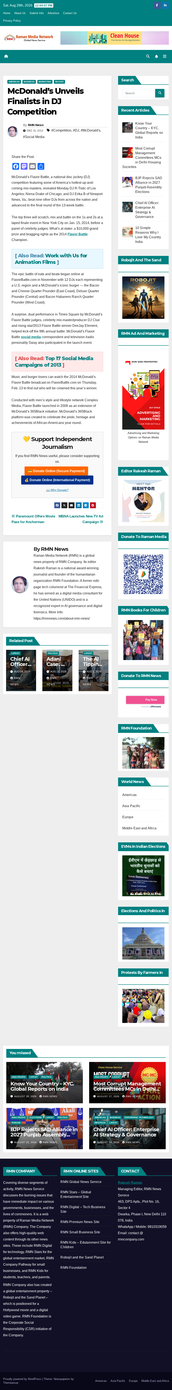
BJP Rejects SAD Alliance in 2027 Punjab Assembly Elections (44, 1134)
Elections (36, 1117)
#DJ (76, 130)
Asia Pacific (131, 806)
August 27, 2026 (108, 1096)
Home (6, 13)
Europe (127, 817)
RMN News (35, 125)
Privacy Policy (12, 20)
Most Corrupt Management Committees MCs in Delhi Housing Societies (127, 1089)
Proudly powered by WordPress (22, 1379)
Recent (59, 82)
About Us (20, 13)
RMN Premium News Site (79, 1222)
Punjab (16, 1123)
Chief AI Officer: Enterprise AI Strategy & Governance (126, 1132)
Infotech (100, 1123)
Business (29, 82)
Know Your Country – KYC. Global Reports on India (42, 1086)
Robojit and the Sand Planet (81, 1257)
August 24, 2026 (108, 1142)
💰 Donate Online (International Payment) (57, 480)
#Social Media (33, 137)
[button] (148, 56)
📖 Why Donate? (57, 490)
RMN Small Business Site (80, 1232)
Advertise (53, 13)
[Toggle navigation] (164, 56)
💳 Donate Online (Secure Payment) (56, 471)
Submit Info (37, 13)
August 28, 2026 (25, 1096)
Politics (53, 653)
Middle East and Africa (139, 828)
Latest (16, 653)
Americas (14, 82)
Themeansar (10, 1382)
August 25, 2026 (25, 1142)
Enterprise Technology (139, 1117)
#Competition (61, 130)
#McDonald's (90, 130)
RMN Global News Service (81, 1182)
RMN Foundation (73, 1267)
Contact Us (70, 13)
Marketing (45, 82)
